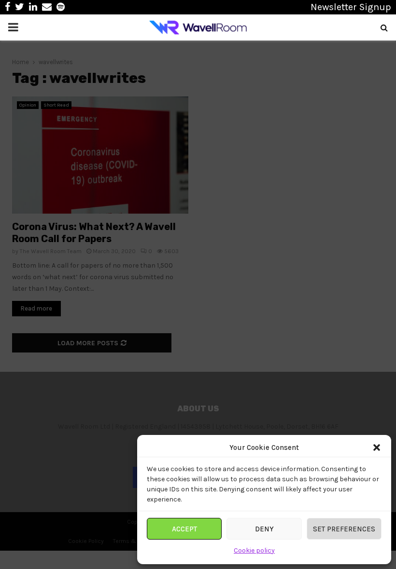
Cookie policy (254, 550)
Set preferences (344, 529)
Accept (184, 529)
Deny (264, 529)
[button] (377, 447)
